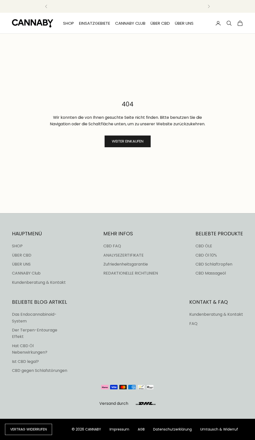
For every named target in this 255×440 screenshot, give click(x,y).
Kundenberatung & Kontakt (39, 282)
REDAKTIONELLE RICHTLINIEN (130, 273)
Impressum (119, 429)
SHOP (68, 23)
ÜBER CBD (160, 23)
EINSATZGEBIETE (94, 23)
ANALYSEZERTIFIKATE (123, 255)
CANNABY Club (26, 273)
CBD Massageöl (210, 273)
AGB (141, 429)
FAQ (193, 323)
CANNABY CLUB (130, 23)
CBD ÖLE (203, 246)
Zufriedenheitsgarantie (125, 264)
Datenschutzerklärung (172, 429)
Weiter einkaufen (127, 141)
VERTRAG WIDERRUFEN (28, 429)
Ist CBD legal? (25, 361)
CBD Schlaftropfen (213, 264)
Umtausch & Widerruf (219, 429)
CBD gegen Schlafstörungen (39, 370)
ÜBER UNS (184, 23)
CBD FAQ (112, 246)
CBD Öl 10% (206, 255)
